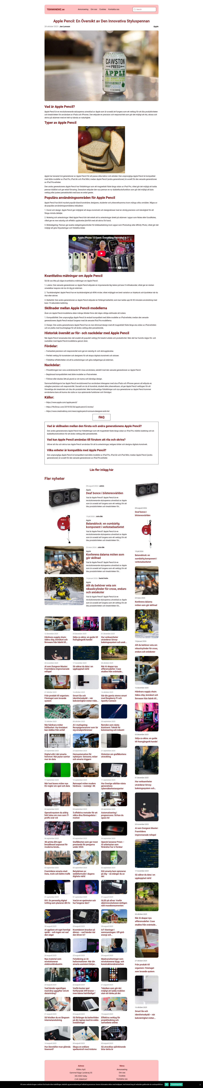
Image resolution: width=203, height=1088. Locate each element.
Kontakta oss (113, 9)
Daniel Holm (103, 578)
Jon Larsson (65, 26)
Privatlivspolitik (176, 1084)
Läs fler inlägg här (101, 469)
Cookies (102, 9)
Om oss (94, 9)
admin (101, 486)
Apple (156, 26)
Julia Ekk (99, 516)
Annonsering (83, 9)
